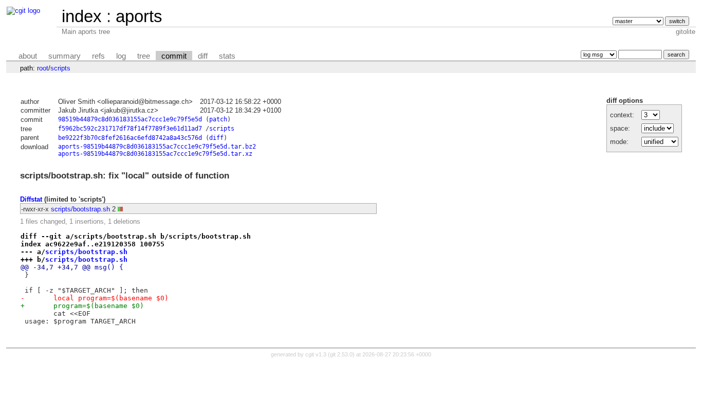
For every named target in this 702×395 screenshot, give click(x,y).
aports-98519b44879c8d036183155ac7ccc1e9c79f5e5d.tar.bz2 (157, 146)
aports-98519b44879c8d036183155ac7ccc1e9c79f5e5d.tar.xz (155, 153)
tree (143, 56)
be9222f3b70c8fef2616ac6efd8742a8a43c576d (130, 137)
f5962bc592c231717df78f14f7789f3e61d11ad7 (130, 128)
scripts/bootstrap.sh (80, 209)
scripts (60, 68)
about (28, 56)
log (121, 56)
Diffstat (31, 199)
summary (64, 56)
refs (98, 56)
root (42, 68)
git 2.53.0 (341, 354)
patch (218, 119)
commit (174, 56)
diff (203, 56)
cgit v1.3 (315, 354)
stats (227, 56)
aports (139, 16)
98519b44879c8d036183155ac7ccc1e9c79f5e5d (130, 119)
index (82, 16)
